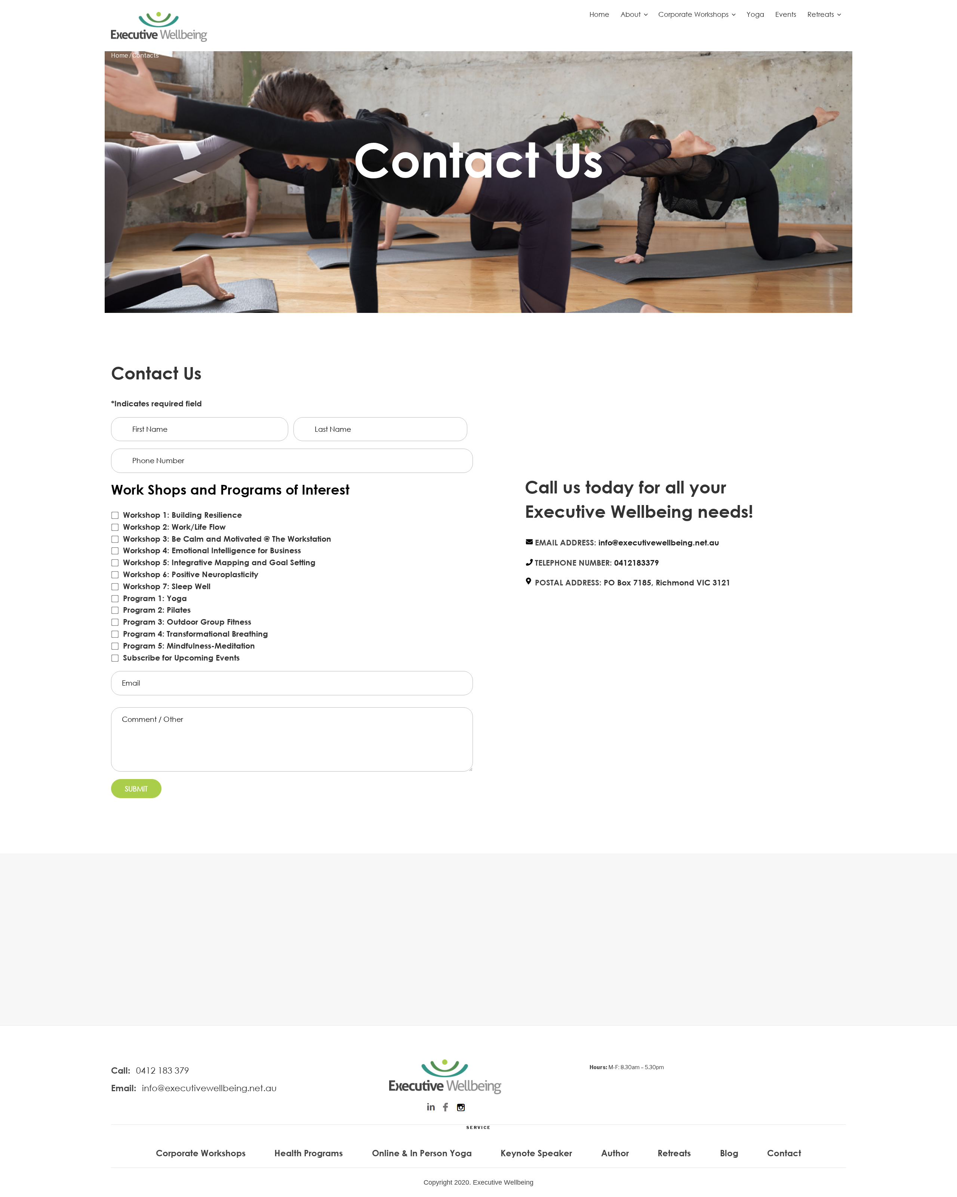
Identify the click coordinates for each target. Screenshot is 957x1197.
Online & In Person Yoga (422, 1153)
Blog (729, 1153)
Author (615, 1153)
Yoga (755, 14)
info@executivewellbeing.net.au (658, 542)
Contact (784, 1153)
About (631, 14)
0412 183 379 (162, 1070)
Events (785, 14)
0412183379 (636, 562)
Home (599, 14)
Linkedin (430, 1107)
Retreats (820, 14)
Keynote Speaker (536, 1153)
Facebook (445, 1107)
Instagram (460, 1107)
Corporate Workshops (693, 14)
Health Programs (308, 1153)
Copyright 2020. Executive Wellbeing (478, 1182)
